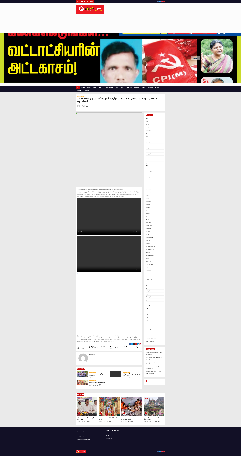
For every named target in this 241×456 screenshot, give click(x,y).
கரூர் (147, 163)
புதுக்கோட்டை (148, 285)
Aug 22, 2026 (92, 377)
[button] (2, 58)
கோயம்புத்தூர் (148, 189)
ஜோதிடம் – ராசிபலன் (150, 341)
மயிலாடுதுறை (148, 303)
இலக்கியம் (148, 145)
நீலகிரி (147, 276)
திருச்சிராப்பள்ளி (149, 225)
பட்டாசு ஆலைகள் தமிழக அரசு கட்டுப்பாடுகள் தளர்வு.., (128, 418)
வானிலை (147, 321)
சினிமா (95, 87)
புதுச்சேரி (147, 288)
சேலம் (147, 210)
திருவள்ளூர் (148, 240)
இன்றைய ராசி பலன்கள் (150, 148)
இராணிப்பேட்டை (149, 139)
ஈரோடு (147, 151)
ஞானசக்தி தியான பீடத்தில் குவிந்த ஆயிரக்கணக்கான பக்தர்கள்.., (97, 383)
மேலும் (78, 90)
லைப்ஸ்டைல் (136, 87)
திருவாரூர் (148, 243)
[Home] (78, 87)
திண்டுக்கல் (148, 222)
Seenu (98, 377)
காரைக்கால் (148, 180)
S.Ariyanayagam (134, 377)
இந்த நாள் (148, 136)
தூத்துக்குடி (148, 252)
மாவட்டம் (101, 87)
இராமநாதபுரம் (148, 142)
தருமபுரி (147, 219)
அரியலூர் (147, 127)
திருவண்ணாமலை (149, 237)
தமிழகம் (89, 87)
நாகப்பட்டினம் (148, 270)
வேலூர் (147, 335)
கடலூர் (147, 160)
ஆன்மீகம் (143, 87)
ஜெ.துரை (84, 105)
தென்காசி (148, 258)
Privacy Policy (109, 438)
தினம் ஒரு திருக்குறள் (150, 246)
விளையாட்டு (150, 87)
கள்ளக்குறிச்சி (149, 172)
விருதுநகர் (148, 323)
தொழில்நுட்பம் (148, 261)
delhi (147, 118)
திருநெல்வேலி (148, 228)
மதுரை (147, 300)
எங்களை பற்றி (86, 90)
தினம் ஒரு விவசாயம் (150, 249)
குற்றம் (147, 186)
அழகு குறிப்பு (148, 130)
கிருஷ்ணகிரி (148, 183)
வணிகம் (147, 315)
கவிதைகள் (148, 169)
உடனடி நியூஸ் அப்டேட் (80, 96)
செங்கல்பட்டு (148, 204)
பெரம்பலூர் (148, 291)
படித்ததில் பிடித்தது (149, 279)
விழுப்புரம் (147, 326)
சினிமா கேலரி (148, 201)
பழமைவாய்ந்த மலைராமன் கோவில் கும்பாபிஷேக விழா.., (152, 418)
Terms (107, 435)
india (147, 121)
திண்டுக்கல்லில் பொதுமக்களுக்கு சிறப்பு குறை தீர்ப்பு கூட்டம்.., (132, 374)
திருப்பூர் (147, 234)
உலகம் (122, 87)
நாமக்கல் (147, 273)
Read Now (195, 58)
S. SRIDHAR (87, 421)
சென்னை (148, 207)
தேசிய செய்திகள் (109, 87)
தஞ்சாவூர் (148, 213)
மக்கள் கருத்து (149, 297)
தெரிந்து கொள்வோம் (150, 255)
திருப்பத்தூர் (148, 231)
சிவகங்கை (148, 195)
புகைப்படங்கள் (129, 87)
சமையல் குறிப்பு (149, 192)
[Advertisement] (120, 23)
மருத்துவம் (148, 306)
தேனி (147, 267)
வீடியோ (117, 87)
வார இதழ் (157, 87)
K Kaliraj (132, 421)
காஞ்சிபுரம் (148, 177)
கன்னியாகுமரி (149, 175)
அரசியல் (83, 87)
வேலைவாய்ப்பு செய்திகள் (151, 338)
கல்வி (147, 166)
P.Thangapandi (156, 421)
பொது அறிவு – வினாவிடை (151, 294)
